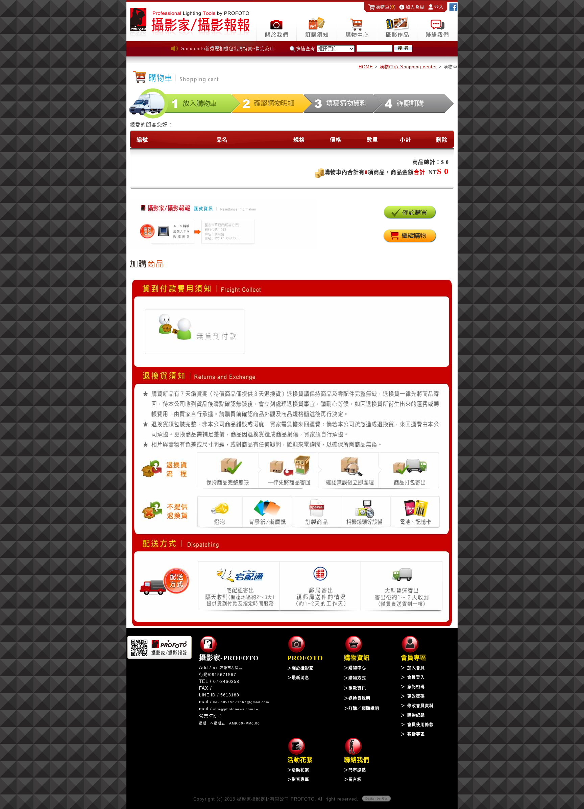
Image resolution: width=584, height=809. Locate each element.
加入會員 (415, 6)
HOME (366, 66)
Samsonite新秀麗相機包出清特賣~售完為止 (227, 48)
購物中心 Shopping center (408, 66)
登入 (439, 6)
